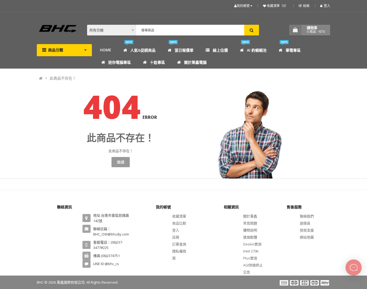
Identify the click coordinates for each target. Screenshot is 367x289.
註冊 (175, 237)
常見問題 (250, 223)
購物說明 (250, 230)
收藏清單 (179, 216)
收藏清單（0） (277, 5)
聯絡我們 (307, 216)
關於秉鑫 (250, 216)
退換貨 (305, 223)
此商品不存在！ (63, 78)
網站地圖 (307, 237)
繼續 (120, 162)
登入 (327, 5)
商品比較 (179, 223)
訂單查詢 (179, 244)
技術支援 (307, 230)
